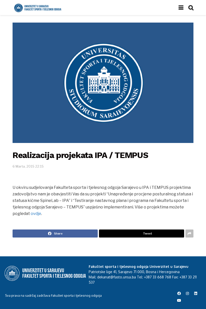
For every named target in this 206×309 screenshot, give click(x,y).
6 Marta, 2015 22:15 (28, 166)
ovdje (36, 213)
